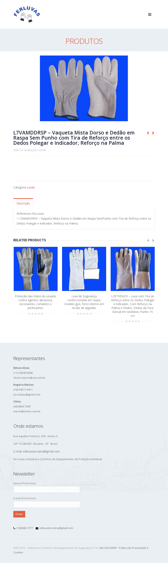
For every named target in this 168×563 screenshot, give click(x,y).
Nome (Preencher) (24, 483)
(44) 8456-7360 (22, 406)
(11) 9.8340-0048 (23, 373)
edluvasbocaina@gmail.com (56, 528)
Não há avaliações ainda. (30, 150)
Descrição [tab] (23, 203)
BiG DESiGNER (108, 548)
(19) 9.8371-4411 (23, 389)
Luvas (31, 187)
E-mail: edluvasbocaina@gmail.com (36, 451)
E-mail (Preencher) (24, 498)
